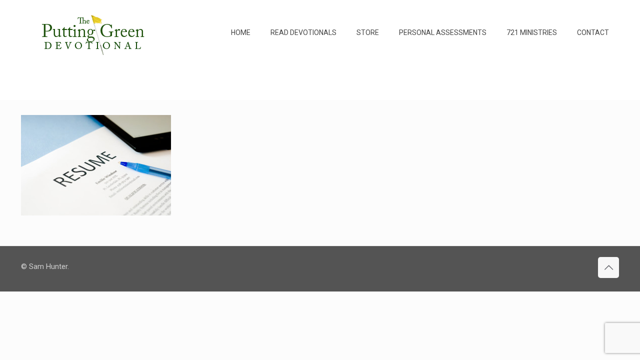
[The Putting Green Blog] (94, 32)
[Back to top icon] (608, 267)
